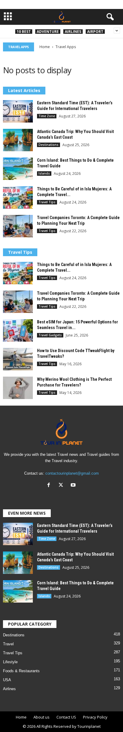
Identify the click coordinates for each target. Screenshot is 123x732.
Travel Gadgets (50, 335)
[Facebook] (50, 485)
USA (7, 680)
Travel (8, 644)
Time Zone (47, 116)
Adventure (48, 31)
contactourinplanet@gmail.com (72, 473)
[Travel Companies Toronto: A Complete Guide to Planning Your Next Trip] (18, 226)
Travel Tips (47, 202)
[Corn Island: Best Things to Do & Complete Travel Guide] (18, 169)
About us (41, 717)
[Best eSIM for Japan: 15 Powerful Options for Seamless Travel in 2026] (18, 330)
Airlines (73, 31)
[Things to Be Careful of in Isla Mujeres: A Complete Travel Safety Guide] (18, 197)
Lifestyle (10, 662)
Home (44, 46)
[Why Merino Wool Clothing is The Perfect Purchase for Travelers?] (18, 388)
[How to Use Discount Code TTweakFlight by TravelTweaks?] (18, 359)
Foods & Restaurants (21, 671)
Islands (44, 173)
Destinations (49, 145)
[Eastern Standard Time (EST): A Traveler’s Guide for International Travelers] (18, 111)
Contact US (66, 717)
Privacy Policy (95, 717)
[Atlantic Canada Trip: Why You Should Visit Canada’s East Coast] (18, 140)
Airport (95, 31)
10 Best (24, 31)
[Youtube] (73, 485)
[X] (62, 485)
